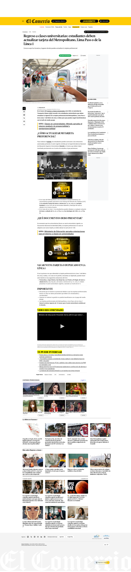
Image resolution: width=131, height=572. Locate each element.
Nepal (69, 27)
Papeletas (90, 27)
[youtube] (38, 537)
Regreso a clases (48, 374)
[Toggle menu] (22, 21)
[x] (31, 537)
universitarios (62, 374)
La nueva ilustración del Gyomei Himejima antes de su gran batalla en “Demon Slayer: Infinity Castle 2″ (32, 524)
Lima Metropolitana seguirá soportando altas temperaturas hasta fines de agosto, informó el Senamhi (99, 441)
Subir (105, 544)
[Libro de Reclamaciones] (106, 537)
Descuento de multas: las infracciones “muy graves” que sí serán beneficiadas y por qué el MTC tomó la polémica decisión (96, 114)
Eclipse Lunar (84, 27)
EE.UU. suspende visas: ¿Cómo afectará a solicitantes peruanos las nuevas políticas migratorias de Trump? (78, 441)
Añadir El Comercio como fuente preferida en (96, 31)
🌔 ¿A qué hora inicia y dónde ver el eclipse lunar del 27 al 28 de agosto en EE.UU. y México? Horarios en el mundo (77, 498)
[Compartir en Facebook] (24, 114)
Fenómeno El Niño (49, 27)
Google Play (70, 536)
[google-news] (44, 537)
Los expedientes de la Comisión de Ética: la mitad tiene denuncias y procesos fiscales (97, 134)
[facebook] (28, 537)
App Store (62, 536)
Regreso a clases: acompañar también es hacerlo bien (76, 470)
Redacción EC (42, 107)
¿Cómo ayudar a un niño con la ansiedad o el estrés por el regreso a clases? (55, 471)
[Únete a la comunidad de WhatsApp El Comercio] (65, 55)
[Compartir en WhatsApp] (24, 111)
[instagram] (34, 537)
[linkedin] (41, 537)
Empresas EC (76, 27)
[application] (62, 326)
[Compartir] (24, 108)
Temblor (65, 27)
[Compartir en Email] (24, 121)
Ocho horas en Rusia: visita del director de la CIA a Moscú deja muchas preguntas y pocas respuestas (96, 142)
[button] (62, 326)
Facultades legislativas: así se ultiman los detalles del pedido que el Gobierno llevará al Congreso (96, 105)
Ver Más (69, 374)
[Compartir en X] (24, 118)
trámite (49, 141)
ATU (55, 374)
